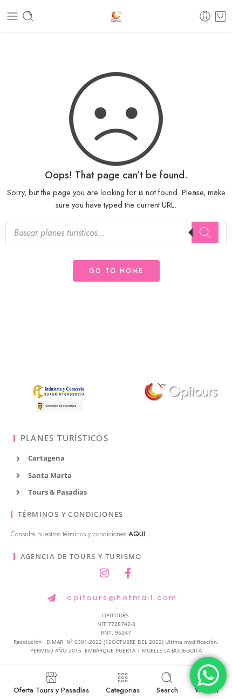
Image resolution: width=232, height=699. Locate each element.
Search (167, 689)
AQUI (136, 534)
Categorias (123, 689)
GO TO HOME (116, 271)
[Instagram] (104, 572)
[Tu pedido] (220, 16)
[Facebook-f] (128, 572)
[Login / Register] (205, 16)
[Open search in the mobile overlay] (116, 232)
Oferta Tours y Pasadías (51, 689)
